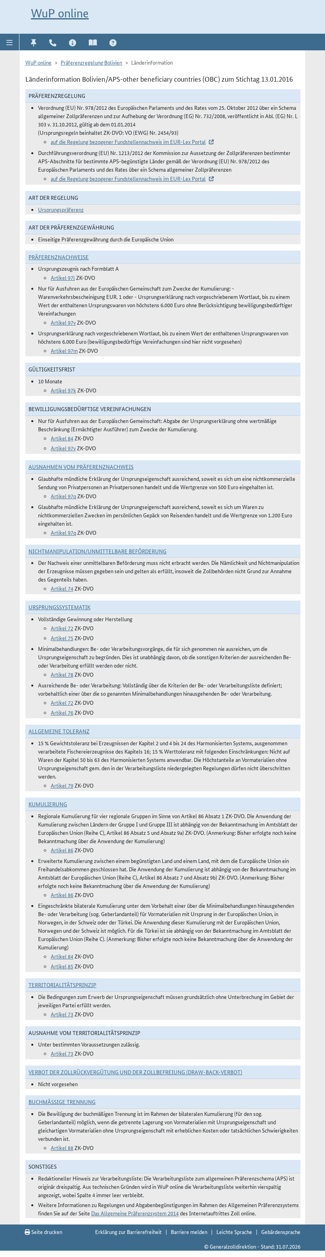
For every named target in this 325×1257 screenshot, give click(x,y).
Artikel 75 (62, 638)
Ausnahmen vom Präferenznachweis (81, 467)
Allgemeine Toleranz (59, 731)
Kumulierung (48, 804)
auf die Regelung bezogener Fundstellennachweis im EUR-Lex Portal (128, 141)
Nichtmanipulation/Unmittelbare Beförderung (97, 551)
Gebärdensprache (280, 1232)
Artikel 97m (64, 350)
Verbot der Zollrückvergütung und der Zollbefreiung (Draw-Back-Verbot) (135, 1072)
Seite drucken (46, 1232)
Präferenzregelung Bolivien (91, 62)
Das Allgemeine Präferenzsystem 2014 (135, 1213)
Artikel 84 (62, 438)
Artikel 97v (63, 322)
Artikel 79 (62, 785)
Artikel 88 (62, 1148)
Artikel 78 (62, 674)
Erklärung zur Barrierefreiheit (128, 1232)
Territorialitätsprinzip (62, 985)
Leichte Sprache (234, 1232)
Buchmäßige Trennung (62, 1102)
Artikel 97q (63, 496)
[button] (9, 42)
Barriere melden (189, 1232)
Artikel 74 (62, 588)
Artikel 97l (63, 277)
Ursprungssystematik (59, 607)
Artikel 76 (62, 712)
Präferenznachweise (59, 257)
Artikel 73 (62, 1014)
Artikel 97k (63, 390)
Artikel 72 (62, 628)
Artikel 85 (62, 966)
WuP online (60, 13)
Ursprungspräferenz (61, 209)
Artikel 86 (62, 850)
